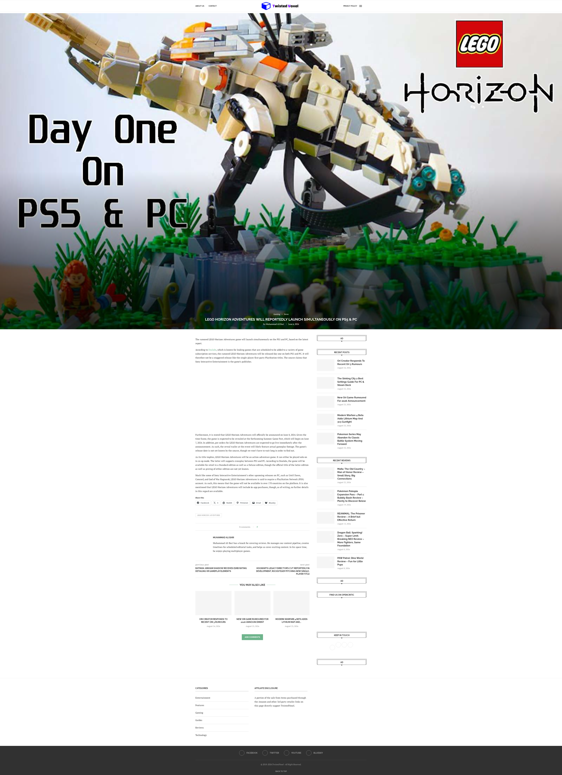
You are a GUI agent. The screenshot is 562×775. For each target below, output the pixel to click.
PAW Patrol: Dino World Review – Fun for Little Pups (350, 561)
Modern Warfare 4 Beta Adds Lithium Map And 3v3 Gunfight (350, 418)
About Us (199, 6)
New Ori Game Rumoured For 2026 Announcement (351, 399)
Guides (198, 720)
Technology (201, 735)
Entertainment (202, 697)
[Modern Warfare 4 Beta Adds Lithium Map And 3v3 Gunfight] (291, 603)
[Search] (365, 6)
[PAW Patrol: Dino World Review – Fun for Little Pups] (325, 562)
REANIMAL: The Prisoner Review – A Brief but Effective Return (351, 517)
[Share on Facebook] (261, 526)
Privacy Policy (350, 6)
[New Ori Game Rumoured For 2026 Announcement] (252, 603)
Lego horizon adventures (208, 515)
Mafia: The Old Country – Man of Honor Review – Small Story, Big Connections (351, 474)
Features (199, 705)
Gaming (199, 712)
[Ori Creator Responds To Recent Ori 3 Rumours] (213, 603)
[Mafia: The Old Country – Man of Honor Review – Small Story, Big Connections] (325, 473)
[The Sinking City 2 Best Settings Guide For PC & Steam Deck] (325, 383)
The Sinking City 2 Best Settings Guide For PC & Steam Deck (350, 381)
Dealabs (212, 349)
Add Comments (252, 637)
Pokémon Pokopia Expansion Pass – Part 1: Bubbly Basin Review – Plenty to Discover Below (351, 496)
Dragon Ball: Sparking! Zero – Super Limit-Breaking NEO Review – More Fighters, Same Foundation (350, 539)
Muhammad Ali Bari (275, 324)
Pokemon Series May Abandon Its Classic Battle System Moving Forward (349, 439)
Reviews (199, 727)
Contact (213, 6)
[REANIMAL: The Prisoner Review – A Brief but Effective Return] (325, 518)
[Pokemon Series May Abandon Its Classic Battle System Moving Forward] (325, 438)
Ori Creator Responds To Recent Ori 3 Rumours (351, 362)
